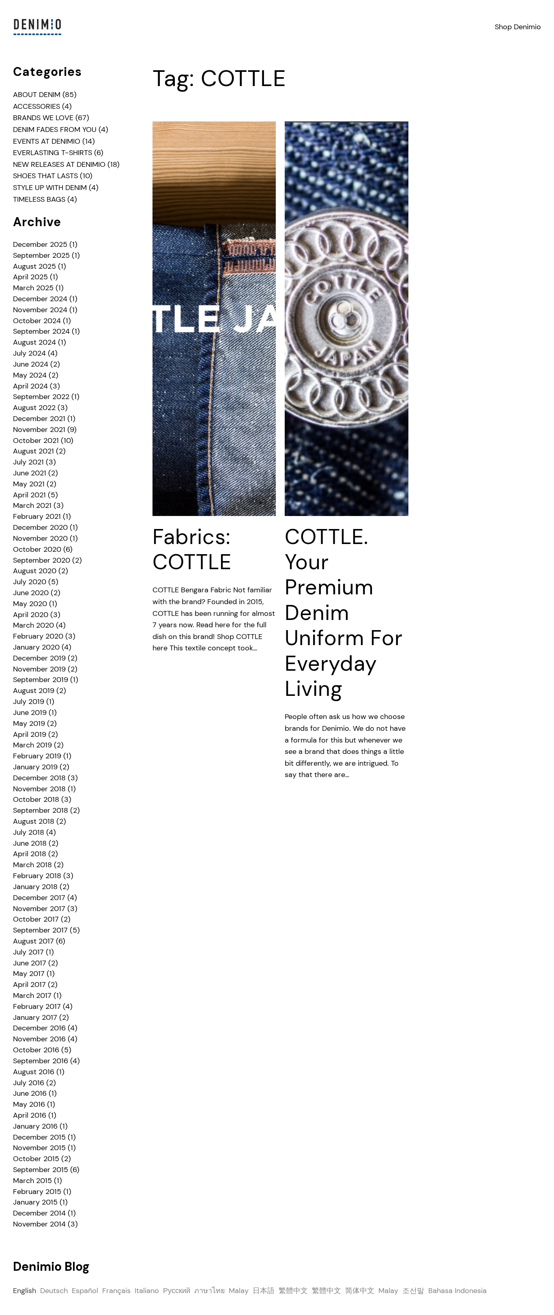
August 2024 (34, 342)
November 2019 (39, 669)
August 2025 (34, 266)
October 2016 (36, 1050)
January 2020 (36, 647)
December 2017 (39, 898)
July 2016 (28, 1083)
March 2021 (32, 505)
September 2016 (40, 1061)
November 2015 (39, 1148)
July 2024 (29, 353)
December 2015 (39, 1137)
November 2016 (39, 1039)
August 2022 (34, 407)
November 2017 (39, 908)
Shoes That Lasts (45, 176)
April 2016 (29, 1115)
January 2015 (35, 1202)
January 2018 (35, 887)
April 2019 (29, 734)
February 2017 (37, 1006)
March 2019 (32, 745)
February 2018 (37, 876)
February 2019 (37, 756)
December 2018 (39, 778)
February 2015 (37, 1191)
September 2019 (40, 679)
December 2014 (39, 1213)
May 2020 (30, 604)
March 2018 (32, 865)
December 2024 (40, 299)
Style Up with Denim (50, 187)
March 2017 (32, 995)
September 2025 (41, 255)
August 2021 (33, 451)
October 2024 (37, 321)
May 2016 (29, 1104)
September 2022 (41, 397)
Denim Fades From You (55, 129)
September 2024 (41, 331)
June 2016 (30, 1093)
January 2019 (35, 767)
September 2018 (40, 810)
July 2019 (28, 701)
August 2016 (33, 1072)
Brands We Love (43, 118)
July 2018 (28, 832)
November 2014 (39, 1224)
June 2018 (30, 843)
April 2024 (30, 386)
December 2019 (39, 658)
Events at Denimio (46, 141)
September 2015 (40, 1170)
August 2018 (33, 821)
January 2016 (35, 1126)
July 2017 (28, 952)
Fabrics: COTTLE (192, 549)
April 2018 (29, 854)
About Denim (36, 94)
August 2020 (34, 571)
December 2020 (40, 527)
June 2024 (30, 364)
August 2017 (33, 941)
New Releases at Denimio (59, 164)
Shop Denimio (518, 27)
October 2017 (36, 919)
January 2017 (35, 1017)
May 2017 (29, 973)
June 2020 (31, 593)
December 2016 (39, 1028)
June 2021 (29, 473)
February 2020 (38, 636)
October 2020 (37, 549)
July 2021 (28, 462)
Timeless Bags (39, 199)
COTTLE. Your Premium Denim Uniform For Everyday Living (344, 613)
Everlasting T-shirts (52, 153)
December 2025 (40, 244)
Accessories (36, 106)
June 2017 (29, 963)
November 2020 (40, 538)
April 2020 (30, 615)
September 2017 (40, 930)
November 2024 (40, 310)
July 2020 (29, 582)
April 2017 (29, 984)
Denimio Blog (51, 1266)
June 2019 (30, 712)
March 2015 (32, 1180)
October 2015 (36, 1159)
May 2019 (29, 723)
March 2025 (33, 288)
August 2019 (33, 690)
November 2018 (39, 789)
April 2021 (29, 495)
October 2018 (36, 799)
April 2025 (30, 277)
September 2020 (41, 560)
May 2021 (29, 484)
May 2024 (30, 375)
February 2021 (37, 516)
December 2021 (39, 418)
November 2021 (39, 429)
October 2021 (36, 440)
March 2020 (33, 625)
